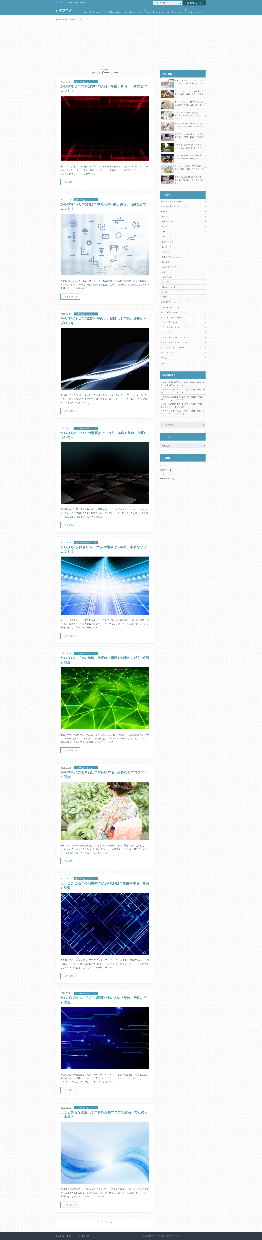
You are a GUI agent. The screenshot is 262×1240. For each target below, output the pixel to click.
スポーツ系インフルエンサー (175, 12)
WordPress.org (167, 478)
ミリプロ (165, 282)
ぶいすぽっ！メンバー (171, 267)
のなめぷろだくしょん (171, 257)
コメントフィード (167, 474)
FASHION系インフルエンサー (134, 12)
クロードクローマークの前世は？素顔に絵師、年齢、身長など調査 (189, 92)
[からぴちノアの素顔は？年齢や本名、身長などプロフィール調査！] (105, 838)
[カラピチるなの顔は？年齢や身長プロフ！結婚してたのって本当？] (105, 1182)
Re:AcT (165, 226)
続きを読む (69, 182)
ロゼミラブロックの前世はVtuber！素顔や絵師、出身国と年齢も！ (188, 115)
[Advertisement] (131, 43)
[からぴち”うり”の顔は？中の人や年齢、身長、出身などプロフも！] (105, 273)
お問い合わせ (195, 2)
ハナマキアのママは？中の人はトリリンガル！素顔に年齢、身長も (189, 146)
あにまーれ (166, 247)
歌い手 (165, 292)
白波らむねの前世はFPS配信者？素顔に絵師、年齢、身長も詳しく (189, 167)
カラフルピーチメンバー (171, 317)
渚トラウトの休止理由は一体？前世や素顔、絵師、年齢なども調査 (189, 135)
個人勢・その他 (168, 287)
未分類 (163, 357)
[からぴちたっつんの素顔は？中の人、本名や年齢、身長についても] (105, 502)
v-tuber (164, 211)
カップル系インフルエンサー (114, 12)
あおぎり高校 (167, 242)
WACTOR (166, 236)
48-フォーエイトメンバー (172, 201)
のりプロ (165, 262)
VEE (163, 231)
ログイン (164, 465)
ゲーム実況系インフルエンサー (174, 327)
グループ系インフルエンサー (93, 12)
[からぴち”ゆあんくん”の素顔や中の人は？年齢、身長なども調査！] (105, 1067)
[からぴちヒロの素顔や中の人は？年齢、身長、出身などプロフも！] (105, 159)
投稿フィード (166, 470)
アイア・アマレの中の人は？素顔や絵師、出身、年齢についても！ (189, 125)
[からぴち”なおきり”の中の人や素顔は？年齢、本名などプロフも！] (105, 613)
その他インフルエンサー (196, 12)
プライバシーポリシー (65, 1236)
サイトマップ (83, 1236)
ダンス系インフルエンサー (172, 347)
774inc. (165, 216)
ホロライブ (166, 277)
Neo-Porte (167, 221)
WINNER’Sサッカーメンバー (173, 302)
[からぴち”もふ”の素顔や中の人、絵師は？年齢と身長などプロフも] (105, 388)
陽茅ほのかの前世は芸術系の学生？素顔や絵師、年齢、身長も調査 (189, 180)
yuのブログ (64, 10)
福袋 (163, 362)
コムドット (165, 332)
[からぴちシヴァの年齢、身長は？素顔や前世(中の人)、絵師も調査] (105, 727)
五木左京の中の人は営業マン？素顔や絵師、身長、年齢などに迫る (189, 82)
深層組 (165, 297)
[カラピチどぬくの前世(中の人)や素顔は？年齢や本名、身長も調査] (105, 953)
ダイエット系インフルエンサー (155, 14)
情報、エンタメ (167, 352)
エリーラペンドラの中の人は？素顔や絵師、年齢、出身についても (189, 103)
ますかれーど (167, 272)
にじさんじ (166, 252)
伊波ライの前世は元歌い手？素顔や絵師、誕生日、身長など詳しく (189, 157)
